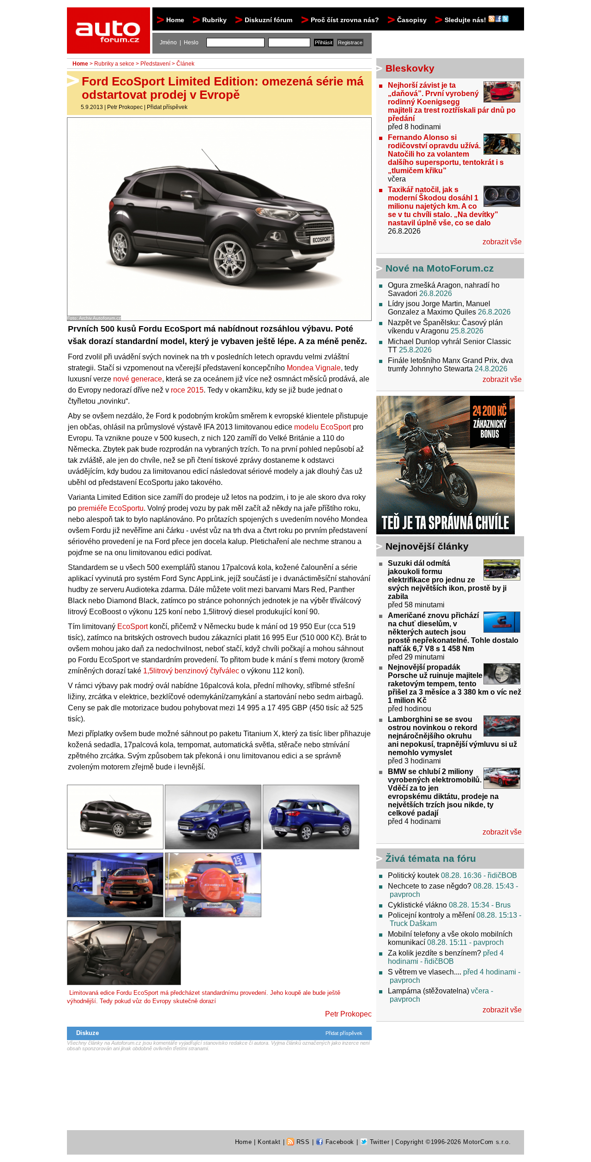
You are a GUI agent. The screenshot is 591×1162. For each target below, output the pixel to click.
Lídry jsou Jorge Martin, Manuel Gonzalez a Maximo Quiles (439, 308)
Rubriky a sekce (114, 64)
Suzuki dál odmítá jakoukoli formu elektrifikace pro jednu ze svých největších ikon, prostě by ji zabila (447, 579)
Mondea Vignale (314, 368)
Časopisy (412, 20)
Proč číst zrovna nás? (345, 20)
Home (175, 20)
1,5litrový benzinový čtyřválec (191, 671)
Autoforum (109, 15)
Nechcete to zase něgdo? (429, 886)
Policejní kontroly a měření (431, 915)
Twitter (378, 1141)
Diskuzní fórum (268, 20)
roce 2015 (187, 390)
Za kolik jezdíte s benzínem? (434, 953)
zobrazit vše (502, 242)
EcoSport (132, 626)
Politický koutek (413, 875)
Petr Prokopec (125, 107)
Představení (155, 64)
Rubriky (214, 20)
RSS (302, 1141)
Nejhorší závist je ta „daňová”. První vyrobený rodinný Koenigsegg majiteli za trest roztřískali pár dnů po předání (452, 101)
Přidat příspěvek (167, 107)
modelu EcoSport (322, 427)
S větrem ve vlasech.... (424, 972)
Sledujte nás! (466, 20)
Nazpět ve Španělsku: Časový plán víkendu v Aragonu (445, 327)
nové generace (137, 379)
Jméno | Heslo (179, 42)
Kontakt (269, 1141)
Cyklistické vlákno (417, 905)
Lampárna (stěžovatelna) (428, 991)
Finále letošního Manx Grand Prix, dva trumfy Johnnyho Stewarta (450, 365)
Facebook (338, 1141)
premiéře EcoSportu (111, 508)
